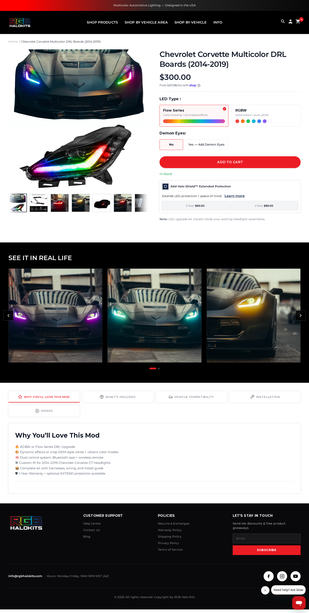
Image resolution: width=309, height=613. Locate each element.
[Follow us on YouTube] (296, 576)
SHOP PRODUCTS (102, 22)
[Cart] (298, 22)
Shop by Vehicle (190, 22)
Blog (87, 536)
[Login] (290, 22)
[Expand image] (142, 56)
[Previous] (8, 315)
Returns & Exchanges (173, 523)
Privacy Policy (168, 543)
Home (12, 41)
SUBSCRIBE (266, 550)
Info (217, 22)
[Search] (282, 22)
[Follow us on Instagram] (282, 576)
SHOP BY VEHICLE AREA (146, 22)
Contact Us (91, 530)
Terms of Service (170, 549)
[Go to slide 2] (159, 368)
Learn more (234, 196)
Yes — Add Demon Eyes (206, 144)
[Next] (142, 120)
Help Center (92, 523)
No (171, 144)
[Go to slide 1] (152, 368)
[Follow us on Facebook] (269, 576)
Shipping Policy (169, 536)
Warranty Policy (170, 530)
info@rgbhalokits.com (25, 576)
